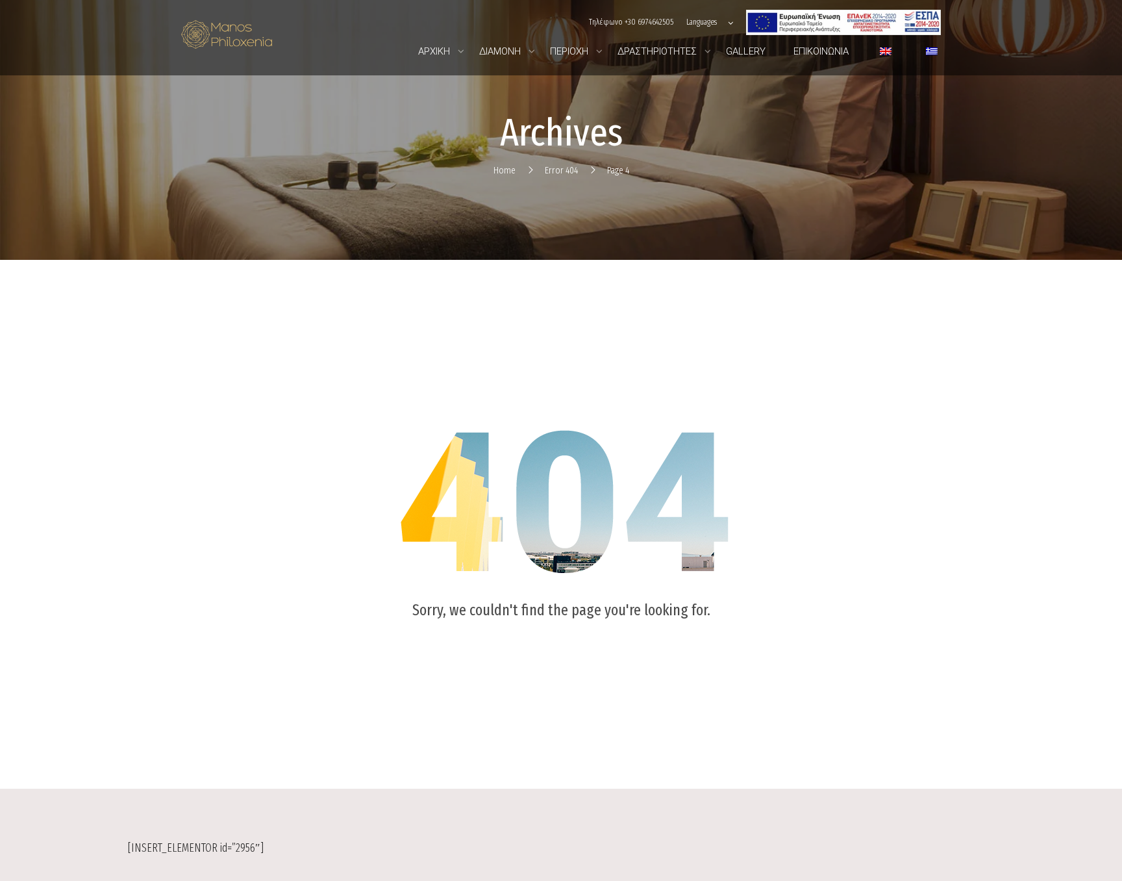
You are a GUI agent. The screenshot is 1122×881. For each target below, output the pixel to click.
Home (504, 170)
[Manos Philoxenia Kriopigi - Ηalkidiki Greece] (226, 38)
